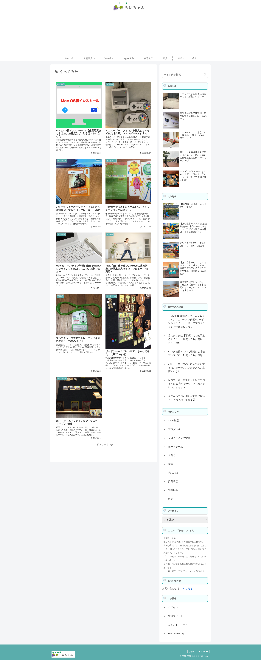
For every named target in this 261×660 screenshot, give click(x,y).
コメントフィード (178, 624)
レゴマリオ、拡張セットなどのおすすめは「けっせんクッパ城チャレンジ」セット (186, 384)
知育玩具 (173, 490)
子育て (171, 455)
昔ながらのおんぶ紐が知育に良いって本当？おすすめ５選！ (186, 398)
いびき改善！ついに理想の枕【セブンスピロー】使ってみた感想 (186, 353)
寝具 (170, 464)
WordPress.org (176, 633)
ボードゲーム (175, 446)
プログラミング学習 (179, 438)
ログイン (173, 607)
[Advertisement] (130, 35)
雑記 (170, 499)
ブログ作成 (174, 429)
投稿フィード (175, 616)
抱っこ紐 (173, 472)
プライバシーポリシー (198, 651)
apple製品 (173, 420)
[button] (205, 74)
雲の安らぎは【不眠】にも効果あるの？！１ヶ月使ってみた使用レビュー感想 (186, 339)
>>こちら (187, 588)
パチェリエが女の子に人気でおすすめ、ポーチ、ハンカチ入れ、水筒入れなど (186, 368)
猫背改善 (173, 481)
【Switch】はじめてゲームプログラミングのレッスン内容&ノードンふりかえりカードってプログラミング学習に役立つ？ (186, 321)
